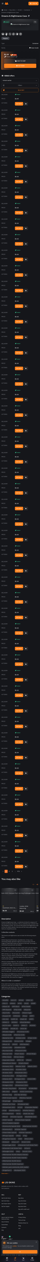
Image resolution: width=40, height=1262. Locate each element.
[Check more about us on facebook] (6, 34)
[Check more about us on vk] (2, 34)
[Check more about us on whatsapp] (13, 34)
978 (18, 871)
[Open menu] (2, 3)
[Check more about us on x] (10, 34)
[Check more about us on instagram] (20, 34)
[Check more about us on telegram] (17, 34)
